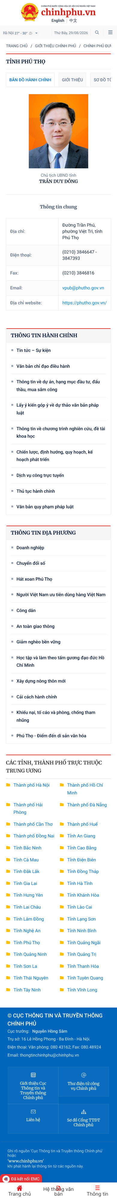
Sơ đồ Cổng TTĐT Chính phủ (83, 1122)
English (58, 21)
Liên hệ (33, 1120)
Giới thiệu (72, 80)
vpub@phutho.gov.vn (83, 288)
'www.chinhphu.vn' (26, 1161)
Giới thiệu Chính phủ (55, 46)
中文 (73, 21)
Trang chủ (17, 46)
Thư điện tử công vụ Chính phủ (83, 1086)
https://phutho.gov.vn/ (84, 303)
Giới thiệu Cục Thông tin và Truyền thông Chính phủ (33, 1090)
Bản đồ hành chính (30, 80)
